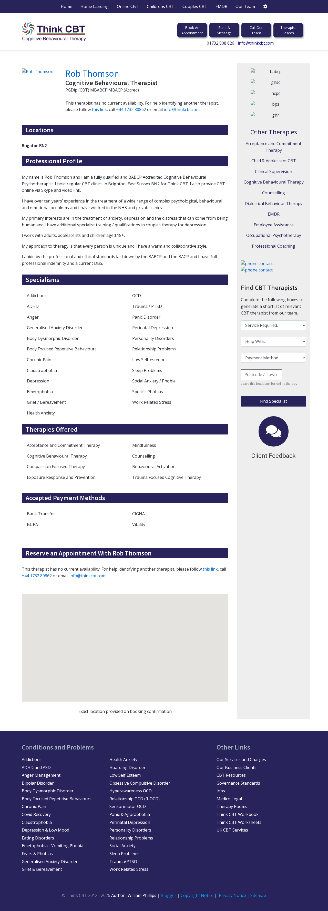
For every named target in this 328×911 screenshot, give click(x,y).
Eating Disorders (38, 838)
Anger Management (41, 775)
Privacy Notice (232, 895)
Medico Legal (229, 799)
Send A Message (224, 30)
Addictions (32, 759)
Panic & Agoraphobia (129, 814)
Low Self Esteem (125, 775)
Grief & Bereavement (42, 869)
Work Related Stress (128, 869)
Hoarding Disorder (127, 767)
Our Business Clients (237, 767)
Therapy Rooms (232, 806)
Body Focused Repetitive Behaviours (56, 799)
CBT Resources (231, 775)
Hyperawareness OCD (130, 791)
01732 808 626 (220, 43)
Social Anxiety (122, 845)
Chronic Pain (34, 806)
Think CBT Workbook (238, 814)
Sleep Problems (124, 853)
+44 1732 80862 (131, 109)
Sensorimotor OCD (127, 806)
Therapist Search (288, 30)
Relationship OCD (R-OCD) (134, 799)
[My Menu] (265, 6)
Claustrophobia (37, 822)
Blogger (168, 895)
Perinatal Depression (129, 822)
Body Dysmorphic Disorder (48, 791)
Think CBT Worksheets (239, 822)
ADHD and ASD (36, 767)
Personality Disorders (130, 830)
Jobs (221, 791)
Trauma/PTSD (123, 861)
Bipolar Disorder (38, 783)
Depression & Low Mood (45, 830)
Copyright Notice (197, 895)
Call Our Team (256, 30)
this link (99, 109)
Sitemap (258, 895)
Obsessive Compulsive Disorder (139, 783)
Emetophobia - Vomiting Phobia (52, 845)
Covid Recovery (36, 814)
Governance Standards (238, 783)
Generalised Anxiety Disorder (50, 861)
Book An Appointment (192, 30)
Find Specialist (273, 401)
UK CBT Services (232, 830)
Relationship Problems (131, 838)
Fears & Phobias (37, 853)
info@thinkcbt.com (256, 43)
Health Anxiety (123, 759)
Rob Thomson (92, 73)
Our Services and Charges (241, 759)
